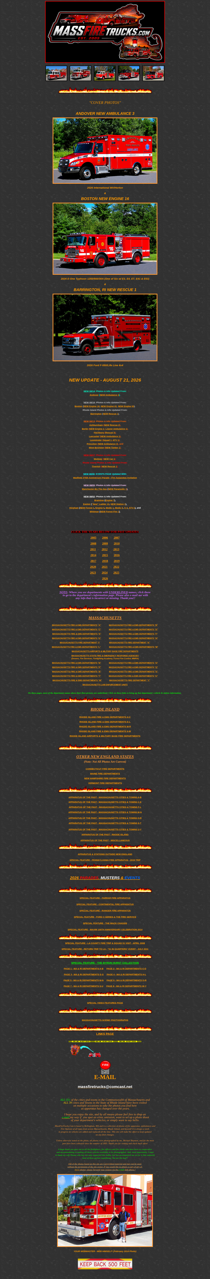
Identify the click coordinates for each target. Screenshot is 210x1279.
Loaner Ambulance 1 (116, 429)
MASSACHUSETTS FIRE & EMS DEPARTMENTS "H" (133, 638)
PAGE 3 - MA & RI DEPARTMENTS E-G (84, 974)
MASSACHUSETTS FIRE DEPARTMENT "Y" (129, 680)
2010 (117, 543)
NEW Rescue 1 (110, 414)
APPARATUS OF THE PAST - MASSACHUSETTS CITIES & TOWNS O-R (105, 818)
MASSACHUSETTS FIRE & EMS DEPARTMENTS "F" (133, 634)
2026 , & (105, 878)
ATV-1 (132, 508)
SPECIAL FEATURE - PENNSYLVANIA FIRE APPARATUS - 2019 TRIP (105, 860)
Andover (94, 395)
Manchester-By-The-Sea (94, 489)
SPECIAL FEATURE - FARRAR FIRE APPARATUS (105, 898)
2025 (116, 572)
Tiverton (96, 466)
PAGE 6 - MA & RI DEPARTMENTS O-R (126, 980)
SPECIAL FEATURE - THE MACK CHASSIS (105, 923)
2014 (93, 555)
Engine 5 (100, 508)
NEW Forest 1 (87, 508)
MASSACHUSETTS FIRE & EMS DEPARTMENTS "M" (133, 647)
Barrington (96, 414)
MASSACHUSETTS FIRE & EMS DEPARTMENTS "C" (76, 630)
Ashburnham (96, 425)
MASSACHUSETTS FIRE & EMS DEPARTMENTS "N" (76, 663)
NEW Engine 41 (109, 406)
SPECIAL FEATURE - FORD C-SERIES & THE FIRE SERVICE (105, 917)
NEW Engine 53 (126, 406)
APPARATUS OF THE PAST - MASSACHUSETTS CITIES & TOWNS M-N (105, 812)
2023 (93, 572)
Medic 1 (110, 508)
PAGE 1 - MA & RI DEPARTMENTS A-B (83, 968)
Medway (98, 459)
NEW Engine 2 (96, 429)
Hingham (74, 508)
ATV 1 (116, 440)
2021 (105, 566)
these (77, 1169)
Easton (86, 504)
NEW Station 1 (118, 504)
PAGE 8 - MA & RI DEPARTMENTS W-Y (126, 986)
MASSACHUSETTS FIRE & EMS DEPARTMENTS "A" (76, 625)
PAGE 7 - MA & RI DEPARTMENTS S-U (83, 986)
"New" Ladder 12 (100, 504)
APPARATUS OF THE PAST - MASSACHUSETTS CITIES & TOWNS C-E (105, 802)
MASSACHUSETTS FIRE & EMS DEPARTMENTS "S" (133, 672)
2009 (105, 543)
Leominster (96, 440)
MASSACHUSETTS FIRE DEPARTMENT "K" (129, 643)
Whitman (94, 511)
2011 (93, 549)
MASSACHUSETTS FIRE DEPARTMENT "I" (80, 643)
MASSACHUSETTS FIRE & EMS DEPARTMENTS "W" (77, 680)
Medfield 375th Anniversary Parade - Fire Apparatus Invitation (105, 478)
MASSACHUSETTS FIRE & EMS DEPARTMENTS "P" (76, 667)
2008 (93, 543)
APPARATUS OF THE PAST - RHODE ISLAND (105, 834)
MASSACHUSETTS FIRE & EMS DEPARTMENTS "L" (76, 647)
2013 (116, 549)
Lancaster (94, 436)
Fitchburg (99, 432)
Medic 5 (119, 508)
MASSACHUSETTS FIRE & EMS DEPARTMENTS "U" (133, 676)
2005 (93, 537)
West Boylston (96, 447)
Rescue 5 (110, 432)
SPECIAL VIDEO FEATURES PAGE (105, 1003)
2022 (116, 566)
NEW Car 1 (109, 459)
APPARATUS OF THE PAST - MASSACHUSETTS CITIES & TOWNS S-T (105, 823)
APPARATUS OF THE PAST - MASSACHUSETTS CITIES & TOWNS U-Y (105, 829)
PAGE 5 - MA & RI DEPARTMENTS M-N (84, 980)
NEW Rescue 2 (111, 425)
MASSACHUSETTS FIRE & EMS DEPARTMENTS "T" (76, 676)
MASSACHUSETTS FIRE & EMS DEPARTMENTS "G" (76, 638)
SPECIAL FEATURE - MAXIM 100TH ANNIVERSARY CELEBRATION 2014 (105, 929)
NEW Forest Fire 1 (109, 511)
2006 (105, 537)
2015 (105, 555)
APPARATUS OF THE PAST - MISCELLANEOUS (105, 840)
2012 (105, 549)
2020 (93, 566)
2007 (117, 537)
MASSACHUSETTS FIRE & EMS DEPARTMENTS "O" (133, 663)
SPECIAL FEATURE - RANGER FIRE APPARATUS (105, 910)
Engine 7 (109, 500)
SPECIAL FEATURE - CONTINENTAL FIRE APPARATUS (105, 904)
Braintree (99, 500)
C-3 (126, 508)
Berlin (85, 429)
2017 (93, 560)
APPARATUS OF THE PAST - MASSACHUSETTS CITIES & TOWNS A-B (105, 797)
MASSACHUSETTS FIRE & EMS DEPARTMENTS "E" (76, 634)
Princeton (92, 444)
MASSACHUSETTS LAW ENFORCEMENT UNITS (105, 685)
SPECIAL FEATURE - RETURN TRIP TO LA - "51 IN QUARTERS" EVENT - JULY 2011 (105, 949)
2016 (117, 555)
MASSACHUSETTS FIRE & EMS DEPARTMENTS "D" (133, 630)
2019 (117, 560)
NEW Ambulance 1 (110, 436)
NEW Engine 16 (91, 406)
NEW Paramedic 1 (117, 489)
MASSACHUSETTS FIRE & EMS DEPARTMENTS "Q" (133, 667)
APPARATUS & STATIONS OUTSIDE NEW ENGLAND (105, 854)
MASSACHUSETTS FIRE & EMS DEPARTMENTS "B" (133, 625)
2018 (105, 560)
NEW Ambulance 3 (109, 395)
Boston (78, 406)
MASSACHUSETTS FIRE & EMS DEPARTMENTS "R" (76, 672)
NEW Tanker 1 (112, 447)
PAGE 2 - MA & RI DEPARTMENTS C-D (126, 968)
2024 (105, 572)
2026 (105, 578)
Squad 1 (107, 440)
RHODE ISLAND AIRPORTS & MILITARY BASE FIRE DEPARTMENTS (105, 736)
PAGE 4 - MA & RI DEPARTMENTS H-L (126, 974)
